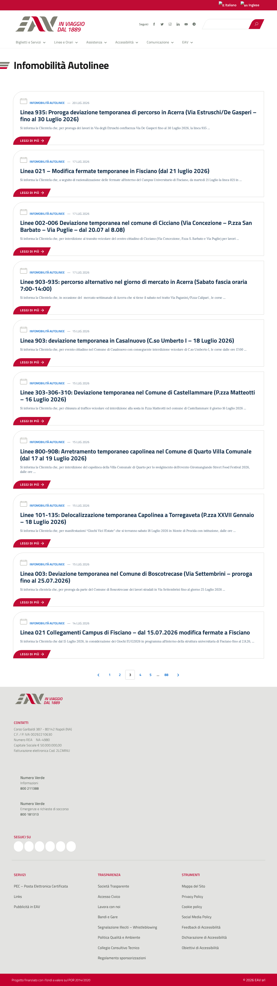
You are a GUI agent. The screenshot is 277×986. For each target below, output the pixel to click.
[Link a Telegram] (194, 23)
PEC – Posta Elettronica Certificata (41, 886)
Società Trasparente (113, 886)
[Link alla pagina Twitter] (162, 24)
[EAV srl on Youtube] (60, 846)
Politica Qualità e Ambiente (119, 937)
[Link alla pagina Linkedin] (178, 24)
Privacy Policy (192, 896)
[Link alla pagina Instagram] (170, 24)
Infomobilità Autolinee (47, 102)
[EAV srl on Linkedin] (50, 846)
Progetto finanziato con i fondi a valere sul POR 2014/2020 (51, 980)
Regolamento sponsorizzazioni (122, 958)
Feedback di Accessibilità (201, 927)
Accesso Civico (109, 896)
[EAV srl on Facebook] (18, 846)
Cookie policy (192, 907)
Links (18, 896)
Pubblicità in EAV (27, 907)
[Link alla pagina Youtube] (186, 24)
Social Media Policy (196, 917)
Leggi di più (30, 140)
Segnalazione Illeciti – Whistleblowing (127, 927)
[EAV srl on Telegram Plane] (71, 846)
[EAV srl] (52, 24)
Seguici (143, 24)
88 (166, 674)
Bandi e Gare (108, 917)
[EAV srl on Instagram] (39, 846)
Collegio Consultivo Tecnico (118, 948)
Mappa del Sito (193, 886)
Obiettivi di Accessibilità (200, 948)
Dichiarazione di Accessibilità (204, 937)
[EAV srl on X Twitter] (29, 846)
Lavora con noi (109, 907)
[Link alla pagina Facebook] (154, 24)
